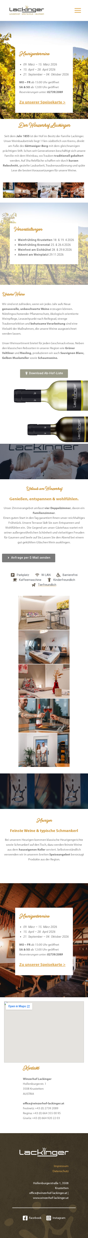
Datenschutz (61, 1171)
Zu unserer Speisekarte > (42, 101)
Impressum (61, 1166)
